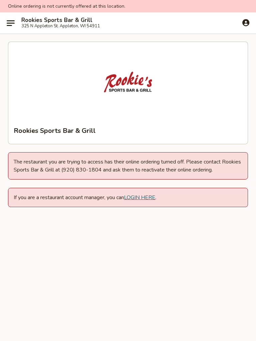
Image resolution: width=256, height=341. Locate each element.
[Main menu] (10, 23)
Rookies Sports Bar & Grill (56, 20)
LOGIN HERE (139, 197)
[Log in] (245, 22)
